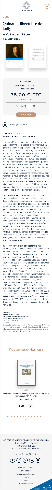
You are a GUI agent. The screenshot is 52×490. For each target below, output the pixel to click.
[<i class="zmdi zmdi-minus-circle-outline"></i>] (25, 106)
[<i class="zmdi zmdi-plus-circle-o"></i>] (34, 106)
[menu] (4, 6)
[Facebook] (12, 460)
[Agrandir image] (14, 56)
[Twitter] (25, 460)
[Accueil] (26, 6)
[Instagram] (18, 460)
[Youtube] (38, 460)
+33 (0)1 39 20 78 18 (26, 454)
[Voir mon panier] (47, 6)
